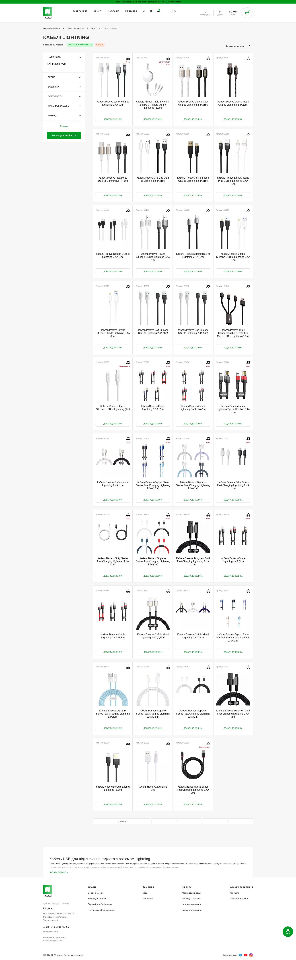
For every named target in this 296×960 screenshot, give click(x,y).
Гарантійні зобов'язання (100, 904)
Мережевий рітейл (191, 893)
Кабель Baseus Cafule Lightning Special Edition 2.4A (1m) (233, 409)
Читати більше (57, 872)
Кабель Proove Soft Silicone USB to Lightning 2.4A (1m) (153, 331)
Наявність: (78, 45)
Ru (175, 11)
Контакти (131, 11)
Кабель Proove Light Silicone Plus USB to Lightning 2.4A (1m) (233, 180)
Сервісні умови (95, 893)
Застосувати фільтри (63, 135)
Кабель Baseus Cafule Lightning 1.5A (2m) (153, 408)
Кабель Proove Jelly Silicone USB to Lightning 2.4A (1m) (193, 179)
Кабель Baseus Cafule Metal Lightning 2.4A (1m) (113, 484)
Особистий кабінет (239, 898)
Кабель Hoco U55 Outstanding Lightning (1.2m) (113, 788)
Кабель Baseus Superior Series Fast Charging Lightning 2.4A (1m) (153, 561)
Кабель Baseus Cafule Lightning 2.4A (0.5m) (113, 636)
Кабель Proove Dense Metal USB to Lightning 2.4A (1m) (193, 103)
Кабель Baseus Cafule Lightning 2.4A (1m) (233, 560)
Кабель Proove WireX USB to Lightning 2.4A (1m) (113, 103)
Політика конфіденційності (101, 910)
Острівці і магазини (191, 898)
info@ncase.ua (50, 931)
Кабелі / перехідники (75, 28)
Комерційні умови (97, 898)
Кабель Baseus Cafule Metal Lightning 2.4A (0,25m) (153, 636)
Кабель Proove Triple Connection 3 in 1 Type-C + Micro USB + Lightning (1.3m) (233, 333)
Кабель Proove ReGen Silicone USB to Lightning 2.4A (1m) (153, 257)
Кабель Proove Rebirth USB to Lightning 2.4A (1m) (113, 255)
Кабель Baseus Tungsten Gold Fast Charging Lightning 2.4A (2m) (233, 713)
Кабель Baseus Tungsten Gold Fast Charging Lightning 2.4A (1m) (193, 561)
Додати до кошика (112, 119)
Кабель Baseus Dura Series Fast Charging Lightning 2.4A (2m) (193, 789)
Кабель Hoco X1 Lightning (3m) (152, 788)
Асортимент (80, 11)
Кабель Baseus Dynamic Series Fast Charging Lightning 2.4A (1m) (193, 485)
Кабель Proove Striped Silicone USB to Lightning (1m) (113, 408)
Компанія (113, 11)
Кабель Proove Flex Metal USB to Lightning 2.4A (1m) (113, 179)
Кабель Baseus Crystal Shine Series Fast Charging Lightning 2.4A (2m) (233, 637)
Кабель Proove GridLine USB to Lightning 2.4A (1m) (153, 179)
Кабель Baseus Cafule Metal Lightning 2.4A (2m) (193, 636)
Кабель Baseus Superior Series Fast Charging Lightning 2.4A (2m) (193, 713)
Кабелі (94, 28)
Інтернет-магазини (191, 904)
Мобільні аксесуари (51, 28)
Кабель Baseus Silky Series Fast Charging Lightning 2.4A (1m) (233, 485)
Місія (145, 893)
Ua (170, 11)
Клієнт (98, 11)
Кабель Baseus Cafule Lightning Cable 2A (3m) (193, 408)
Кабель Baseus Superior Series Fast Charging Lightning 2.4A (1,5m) (153, 713)
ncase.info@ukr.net (52, 940)
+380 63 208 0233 (56, 927)
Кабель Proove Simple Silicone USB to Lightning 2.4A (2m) (113, 333)
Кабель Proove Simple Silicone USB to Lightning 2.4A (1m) (233, 257)
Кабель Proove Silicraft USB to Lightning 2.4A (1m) (193, 255)
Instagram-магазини (192, 910)
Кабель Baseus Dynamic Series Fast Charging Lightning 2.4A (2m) (113, 713)
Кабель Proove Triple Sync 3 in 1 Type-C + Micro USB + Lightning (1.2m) (153, 104)
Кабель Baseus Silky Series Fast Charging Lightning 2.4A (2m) (113, 561)
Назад (123, 821)
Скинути (99, 45)
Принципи (147, 898)
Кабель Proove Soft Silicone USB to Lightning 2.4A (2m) (193, 331)
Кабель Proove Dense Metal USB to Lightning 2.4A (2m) (233, 103)
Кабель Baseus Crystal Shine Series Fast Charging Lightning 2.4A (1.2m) (153, 485)
